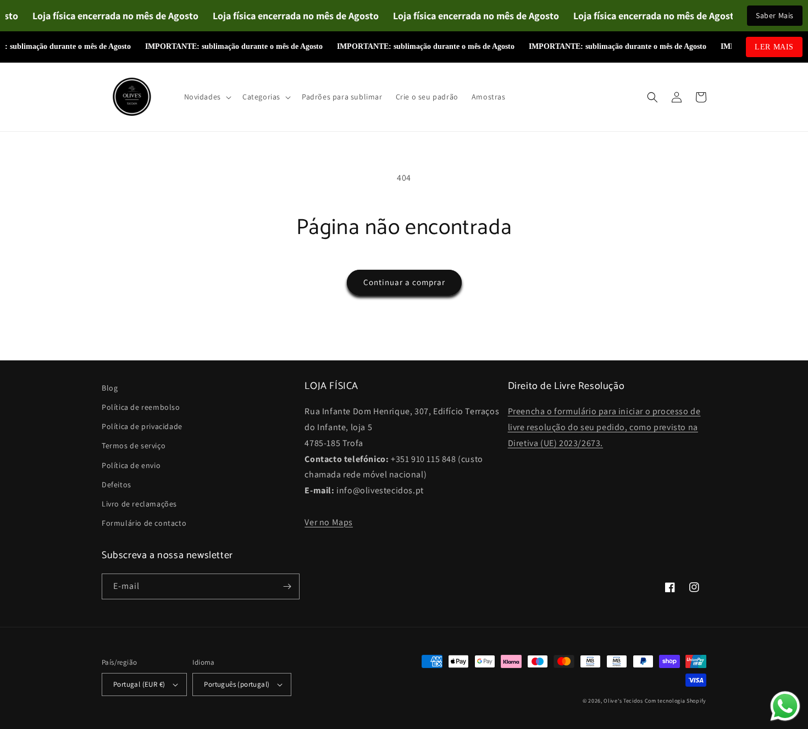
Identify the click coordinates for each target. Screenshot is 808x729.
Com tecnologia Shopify (675, 700)
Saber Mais (775, 15)
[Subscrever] (287, 586)
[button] (207, 96)
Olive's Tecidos (623, 700)
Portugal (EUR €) (139, 684)
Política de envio (131, 465)
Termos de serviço (133, 445)
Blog (110, 388)
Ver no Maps (329, 522)
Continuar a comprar (404, 282)
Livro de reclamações (139, 504)
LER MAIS (774, 47)
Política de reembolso (141, 407)
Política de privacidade (142, 426)
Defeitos (116, 484)
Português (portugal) (236, 684)
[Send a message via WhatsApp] (785, 706)
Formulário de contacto (144, 523)
